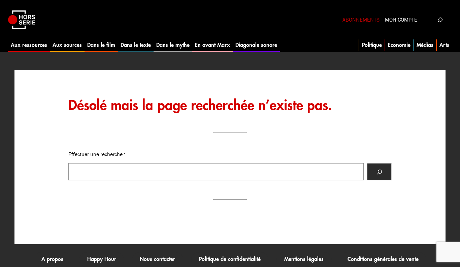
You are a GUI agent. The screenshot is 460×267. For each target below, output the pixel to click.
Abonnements (361, 19)
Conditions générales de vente (383, 259)
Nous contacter (157, 259)
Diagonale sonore (256, 45)
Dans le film (101, 45)
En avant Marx (212, 45)
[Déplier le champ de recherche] (440, 19)
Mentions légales (304, 259)
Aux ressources (29, 45)
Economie (399, 45)
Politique (372, 45)
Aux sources (67, 45)
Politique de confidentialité (230, 259)
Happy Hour (101, 259)
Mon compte (401, 19)
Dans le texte (136, 45)
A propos (52, 259)
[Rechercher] (379, 171)
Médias (425, 45)
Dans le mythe (173, 45)
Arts (444, 45)
